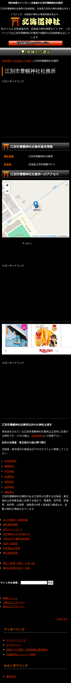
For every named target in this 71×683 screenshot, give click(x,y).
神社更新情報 (10, 524)
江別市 (27, 60)
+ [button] (7, 185)
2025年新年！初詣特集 (15, 519)
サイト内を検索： (10, 582)
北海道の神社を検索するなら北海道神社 (35, 22)
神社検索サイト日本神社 (35, 43)
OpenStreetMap (49, 235)
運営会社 (11, 676)
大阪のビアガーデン (14, 602)
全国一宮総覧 (10, 543)
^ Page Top (61, 618)
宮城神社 (9, 476)
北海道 (18, 60)
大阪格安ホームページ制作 (21, 654)
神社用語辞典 (10, 552)
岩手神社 (9, 471)
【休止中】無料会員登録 (16, 538)
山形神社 (9, 487)
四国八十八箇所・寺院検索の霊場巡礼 (27, 649)
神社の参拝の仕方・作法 (16, 567)
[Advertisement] (35, 110)
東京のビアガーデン (14, 606)
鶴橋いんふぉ (10, 598)
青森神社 (9, 466)
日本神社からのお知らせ (16, 533)
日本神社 (7, 60)
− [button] (7, 191)
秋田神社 (9, 481)
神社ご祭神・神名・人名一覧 (19, 563)
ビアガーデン (13, 644)
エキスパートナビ (16, 640)
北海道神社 (37, 435)
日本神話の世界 (11, 548)
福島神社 (9, 492)
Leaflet (35, 235)
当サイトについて (13, 529)
